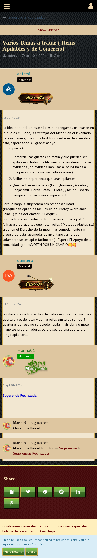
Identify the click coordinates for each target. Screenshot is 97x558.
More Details (13, 551)
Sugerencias (68, 448)
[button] (6, 6)
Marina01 (20, 423)
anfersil (13, 55)
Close (31, 551)
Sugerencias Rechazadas (31, 453)
